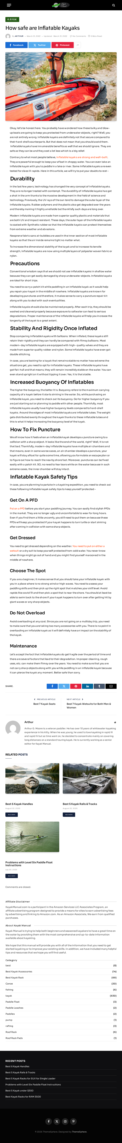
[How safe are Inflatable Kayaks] (61, 86)
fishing (9, 989)
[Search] (113, 5)
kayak (12, 19)
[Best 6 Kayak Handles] (32, 778)
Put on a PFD (17, 508)
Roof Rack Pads (14, 1038)
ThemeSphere (79, 1131)
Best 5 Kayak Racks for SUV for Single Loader (30, 1078)
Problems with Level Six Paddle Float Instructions (29, 864)
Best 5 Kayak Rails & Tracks (80, 804)
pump (9, 1020)
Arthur (19, 36)
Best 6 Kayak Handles (19, 804)
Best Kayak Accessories (19, 971)
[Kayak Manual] (61, 5)
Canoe (9, 983)
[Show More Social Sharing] (78, 45)
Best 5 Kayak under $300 (19, 1090)
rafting (9, 1026)
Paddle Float (13, 1001)
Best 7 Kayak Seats (44, 703)
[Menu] (9, 5)
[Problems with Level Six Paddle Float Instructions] (32, 837)
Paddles (10, 1013)
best (8, 965)
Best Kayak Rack (15, 977)
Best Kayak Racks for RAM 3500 (23, 1096)
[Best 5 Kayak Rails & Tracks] (90, 778)
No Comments (79, 36)
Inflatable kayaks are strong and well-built (81, 157)
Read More (11, 814)
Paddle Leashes (14, 1007)
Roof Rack (11, 1032)
